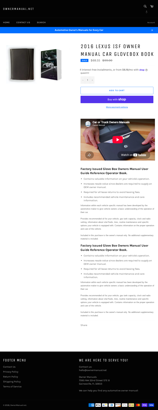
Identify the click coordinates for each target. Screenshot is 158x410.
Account (151, 22)
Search (41, 22)
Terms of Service (12, 386)
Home (6, 22)
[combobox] (144, 6)
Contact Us (23, 22)
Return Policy (10, 376)
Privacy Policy (10, 371)
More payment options (117, 107)
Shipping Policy (12, 381)
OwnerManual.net (18, 9)
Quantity (85, 73)
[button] (144, 12)
